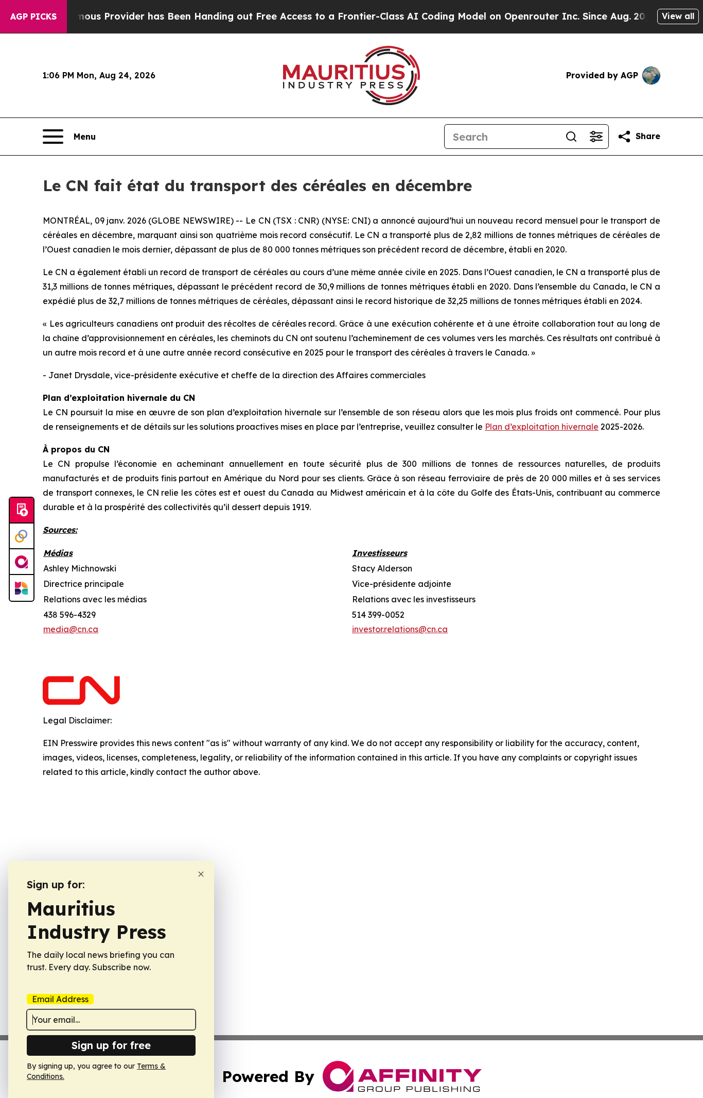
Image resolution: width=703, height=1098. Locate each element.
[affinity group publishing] (21, 562)
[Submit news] (21, 510)
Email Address (60, 999)
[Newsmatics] (21, 588)
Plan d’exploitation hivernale (542, 426)
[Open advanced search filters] (596, 136)
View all (678, 16)
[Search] (571, 136)
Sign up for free (111, 1045)
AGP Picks (33, 16)
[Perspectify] (21, 536)
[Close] (201, 874)
